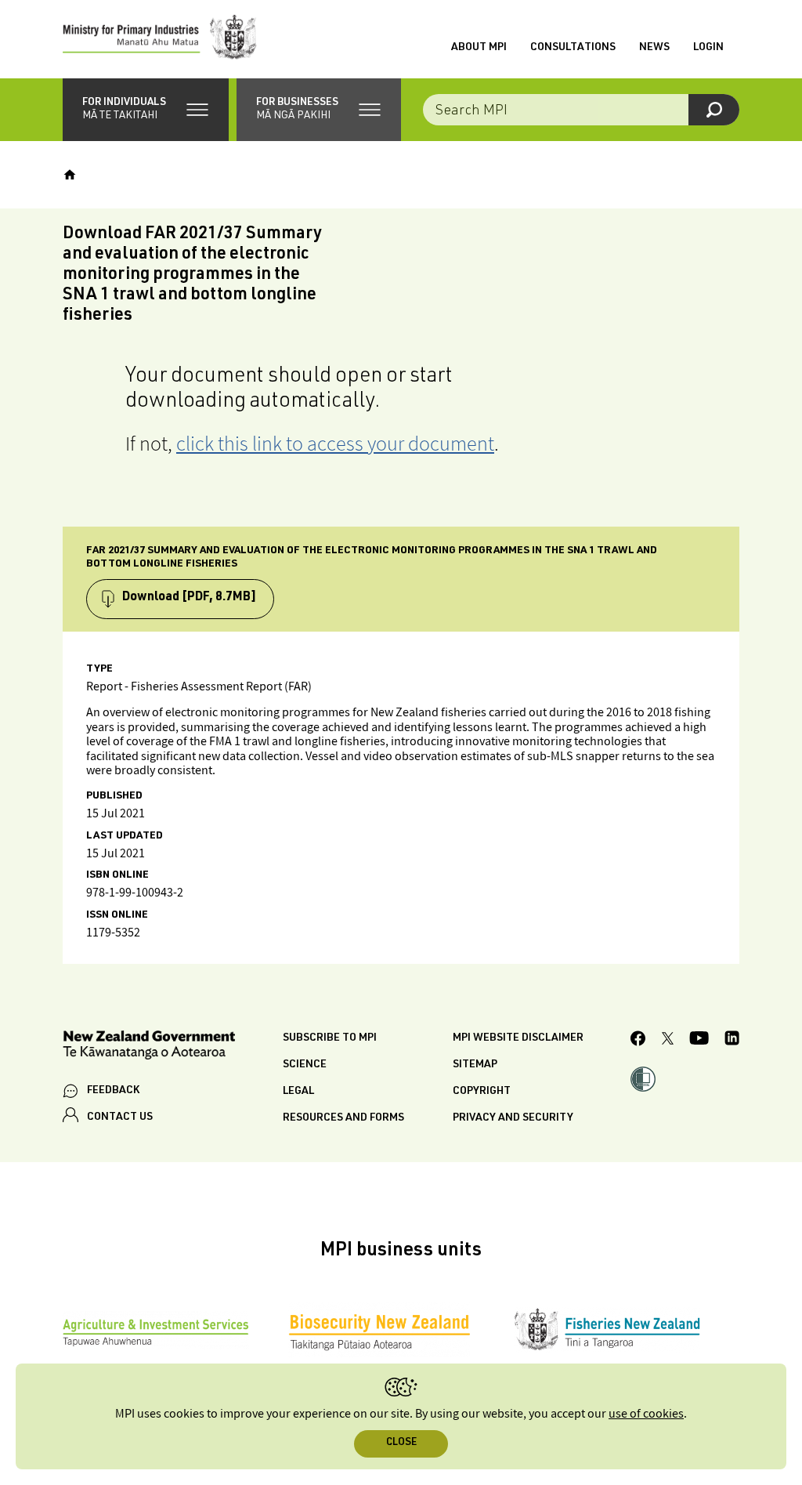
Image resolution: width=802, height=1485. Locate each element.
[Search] (713, 109)
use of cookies (646, 1414)
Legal (298, 1091)
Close (401, 1443)
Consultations (573, 47)
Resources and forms (343, 1118)
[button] (146, 109)
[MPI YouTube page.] (699, 1040)
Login (708, 47)
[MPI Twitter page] (668, 1040)
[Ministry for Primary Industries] (160, 39)
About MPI (479, 47)
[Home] (70, 175)
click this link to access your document (335, 443)
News (654, 47)
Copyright (482, 1091)
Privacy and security (513, 1118)
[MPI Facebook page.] (638, 1040)
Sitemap (475, 1064)
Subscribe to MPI (330, 1038)
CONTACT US (120, 1117)
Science (305, 1064)
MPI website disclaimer (518, 1038)
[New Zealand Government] (149, 1047)
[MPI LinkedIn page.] (731, 1040)
